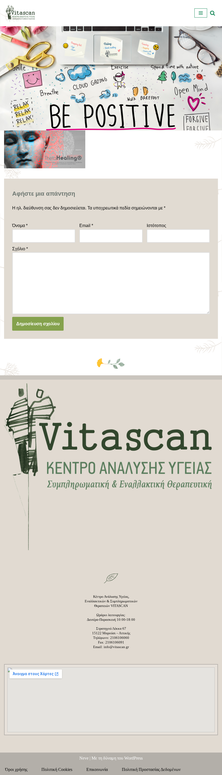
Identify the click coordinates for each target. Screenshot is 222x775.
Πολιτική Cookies (60, 769)
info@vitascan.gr (116, 647)
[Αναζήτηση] (212, 13)
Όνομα (20, 225)
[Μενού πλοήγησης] (200, 13)
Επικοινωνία (100, 769)
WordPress (133, 758)
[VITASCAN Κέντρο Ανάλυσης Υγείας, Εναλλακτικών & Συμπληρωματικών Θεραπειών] (20, 13)
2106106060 (119, 638)
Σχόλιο (20, 249)
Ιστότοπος (156, 225)
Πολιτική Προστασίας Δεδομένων (151, 769)
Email (86, 225)
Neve (84, 758)
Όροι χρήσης (19, 769)
